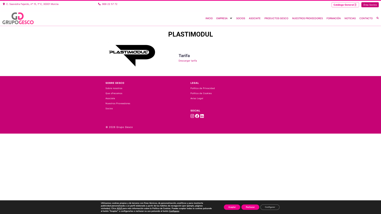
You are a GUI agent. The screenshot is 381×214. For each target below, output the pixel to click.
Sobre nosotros (114, 88)
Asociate (255, 18)
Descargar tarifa (188, 60)
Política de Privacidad (202, 88)
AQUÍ (119, 208)
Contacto (366, 18)
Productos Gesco (276, 18)
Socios (240, 18)
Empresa (222, 18)
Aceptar (232, 207)
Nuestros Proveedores (307, 18)
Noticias (350, 18)
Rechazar (250, 207)
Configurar (174, 211)
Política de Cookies (201, 93)
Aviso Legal (196, 98)
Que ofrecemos (114, 93)
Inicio (209, 18)
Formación (334, 18)
